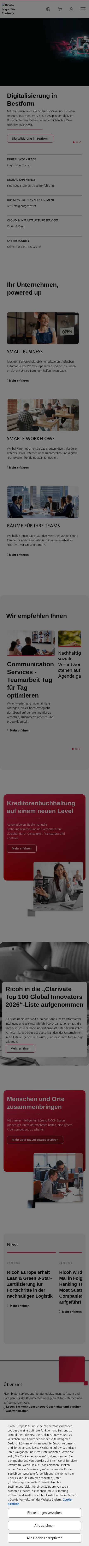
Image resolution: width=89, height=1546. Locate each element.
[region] (44, 1483)
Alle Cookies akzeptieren (45, 1538)
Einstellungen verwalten (44, 1513)
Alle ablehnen (44, 1525)
